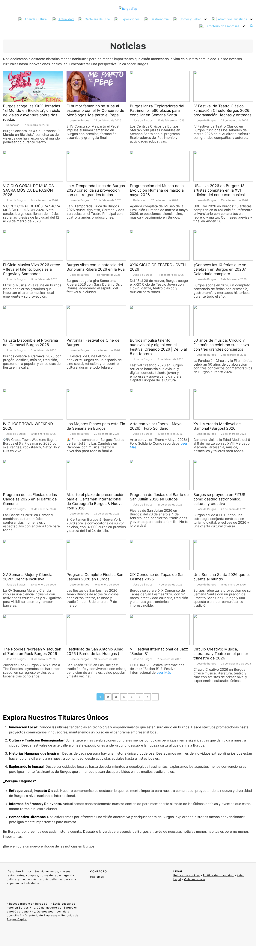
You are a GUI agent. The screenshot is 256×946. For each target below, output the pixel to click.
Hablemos (97, 876)
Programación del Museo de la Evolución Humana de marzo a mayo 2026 (157, 190)
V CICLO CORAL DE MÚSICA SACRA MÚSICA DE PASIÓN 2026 (28, 190)
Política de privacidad (218, 875)
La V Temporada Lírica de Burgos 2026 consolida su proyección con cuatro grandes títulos (96, 190)
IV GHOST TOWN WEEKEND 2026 (28, 426)
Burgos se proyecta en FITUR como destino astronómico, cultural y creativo (219, 499)
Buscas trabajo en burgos (26, 903)
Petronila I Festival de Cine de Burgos (93, 342)
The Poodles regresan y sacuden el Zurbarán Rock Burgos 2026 (32, 651)
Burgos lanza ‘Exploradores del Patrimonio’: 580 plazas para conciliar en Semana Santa (157, 110)
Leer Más (163, 672)
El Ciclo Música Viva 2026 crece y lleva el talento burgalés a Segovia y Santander (31, 269)
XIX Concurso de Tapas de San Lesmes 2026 (157, 576)
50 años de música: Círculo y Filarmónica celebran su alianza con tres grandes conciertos (221, 345)
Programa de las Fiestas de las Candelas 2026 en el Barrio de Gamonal (30, 499)
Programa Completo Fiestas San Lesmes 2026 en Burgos (95, 576)
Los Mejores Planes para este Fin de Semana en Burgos (96, 426)
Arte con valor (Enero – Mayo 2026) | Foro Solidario (156, 426)
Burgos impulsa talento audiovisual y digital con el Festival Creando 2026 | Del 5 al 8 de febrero (158, 347)
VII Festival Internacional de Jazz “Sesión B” (159, 651)
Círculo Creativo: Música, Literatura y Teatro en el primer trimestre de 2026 (220, 653)
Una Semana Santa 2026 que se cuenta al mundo (222, 576)
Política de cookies (186, 875)
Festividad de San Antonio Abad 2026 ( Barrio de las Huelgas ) (95, 651)
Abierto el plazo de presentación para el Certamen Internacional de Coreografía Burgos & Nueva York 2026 (95, 501)
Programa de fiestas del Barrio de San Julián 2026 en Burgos (159, 496)
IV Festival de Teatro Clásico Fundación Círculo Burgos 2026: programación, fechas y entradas (222, 110)
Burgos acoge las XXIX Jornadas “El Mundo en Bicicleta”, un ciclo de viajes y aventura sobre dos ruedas (31, 113)
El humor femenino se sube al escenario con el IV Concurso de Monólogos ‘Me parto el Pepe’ (95, 110)
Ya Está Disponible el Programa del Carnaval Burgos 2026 (30, 342)
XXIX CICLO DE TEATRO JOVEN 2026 (158, 267)
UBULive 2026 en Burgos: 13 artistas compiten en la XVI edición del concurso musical (219, 190)
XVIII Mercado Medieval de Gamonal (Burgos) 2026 (217, 426)
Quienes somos (194, 879)
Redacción (12, 124)
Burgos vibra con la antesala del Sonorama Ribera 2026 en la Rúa (96, 267)
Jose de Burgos (79, 120)
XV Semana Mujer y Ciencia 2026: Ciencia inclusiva (27, 576)
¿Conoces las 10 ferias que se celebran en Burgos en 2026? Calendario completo (219, 269)
